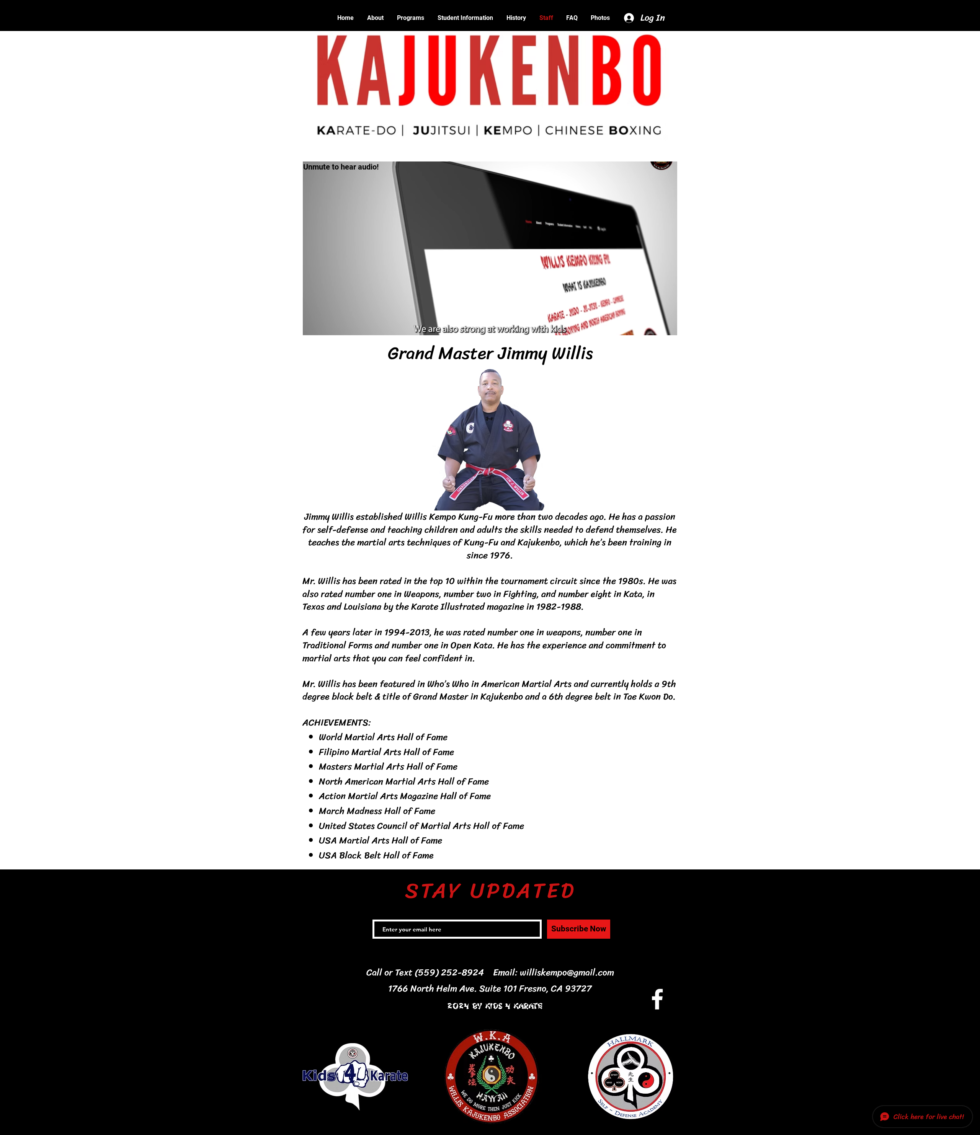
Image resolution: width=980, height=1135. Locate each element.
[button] (465, 18)
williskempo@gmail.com (567, 972)
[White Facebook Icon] (657, 999)
